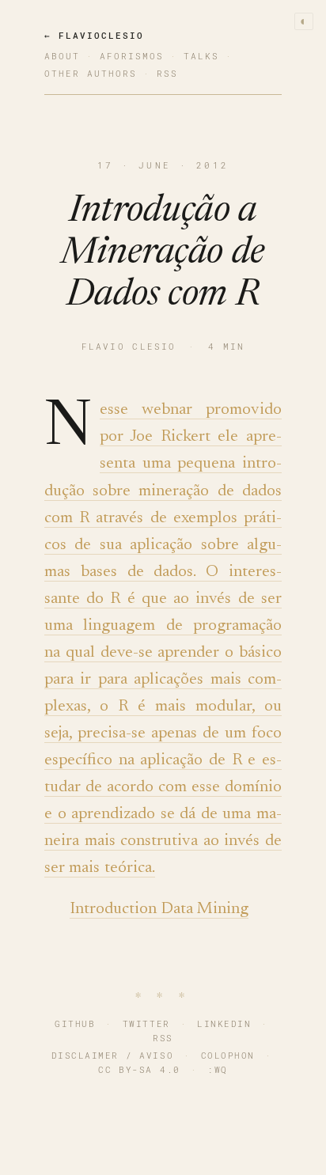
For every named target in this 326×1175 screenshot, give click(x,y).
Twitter (146, 1023)
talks (201, 56)
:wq (217, 1069)
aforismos (132, 56)
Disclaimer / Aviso (112, 1055)
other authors (90, 73)
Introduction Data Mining (159, 909)
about (62, 56)
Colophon (228, 1055)
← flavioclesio (94, 35)
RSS (163, 1038)
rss (167, 73)
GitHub (75, 1023)
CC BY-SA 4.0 (139, 1069)
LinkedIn (224, 1023)
